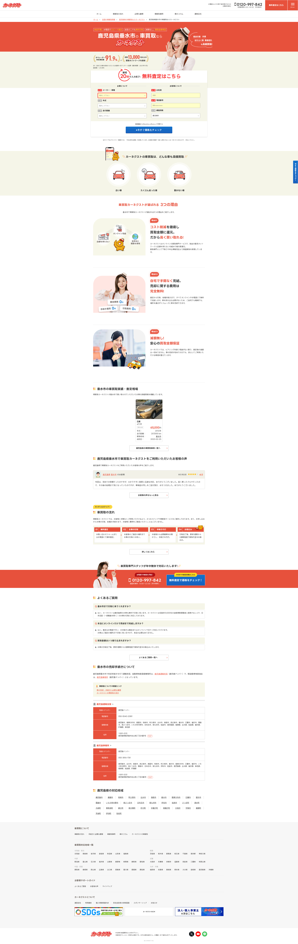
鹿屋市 (110, 797)
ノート (139, 424)
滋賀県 (176, 862)
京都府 (168, 862)
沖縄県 (211, 869)
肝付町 (143, 808)
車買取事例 (159, 14)
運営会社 (198, 14)
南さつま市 (127, 803)
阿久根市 (132, 797)
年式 (104, 100)
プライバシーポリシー (149, 124)
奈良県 (185, 862)
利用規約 (138, 124)
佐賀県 (160, 869)
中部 (76, 858)
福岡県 (152, 869)
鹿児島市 (99, 797)
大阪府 (152, 862)
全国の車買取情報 (108, 19)
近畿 (151, 858)
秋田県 (109, 854)
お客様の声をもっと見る (148, 495)
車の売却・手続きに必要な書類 (109, 690)
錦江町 (120, 808)
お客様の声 (94, 886)
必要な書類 (139, 14)
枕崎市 (120, 797)
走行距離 (106, 111)
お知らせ (154, 903)
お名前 (159, 90)
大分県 (185, 869)
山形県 (117, 854)
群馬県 (168, 854)
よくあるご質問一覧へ (148, 657)
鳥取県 (76, 869)
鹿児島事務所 (102, 677)
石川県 (93, 862)
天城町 (98, 813)
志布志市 (140, 803)
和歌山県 (202, 862)
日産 (138, 421)
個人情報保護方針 (102, 903)
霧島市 (98, 803)
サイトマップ (107, 886)
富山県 (85, 862)
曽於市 (198, 797)
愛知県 (142, 862)
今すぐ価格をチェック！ (295, 172)
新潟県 (76, 862)
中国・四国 (78, 866)
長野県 (117, 862)
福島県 (125, 854)
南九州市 (152, 803)
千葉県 (185, 854)
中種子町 (154, 808)
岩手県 (93, 854)
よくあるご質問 (80, 886)
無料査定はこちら (276, 5)
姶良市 (174, 803)
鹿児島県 (106, 475)
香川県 (125, 869)
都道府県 (159, 110)
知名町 (119, 813)
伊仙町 (108, 813)
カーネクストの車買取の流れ (108, 693)
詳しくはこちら (148, 552)
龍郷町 (198, 808)
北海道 (76, 854)
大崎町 (98, 808)
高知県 (142, 869)
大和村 (177, 808)
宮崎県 (193, 869)
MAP (150, 736)
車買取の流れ (118, 14)
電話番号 (159, 100)
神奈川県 (202, 854)
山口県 (109, 869)
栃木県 (160, 854)
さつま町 (185, 803)
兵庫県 (160, 862)
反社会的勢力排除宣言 (121, 903)
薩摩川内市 (176, 797)
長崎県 (168, 869)
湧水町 (197, 803)
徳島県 (117, 869)
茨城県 (152, 854)
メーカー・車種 (109, 90)
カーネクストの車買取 (140, 834)
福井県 (101, 862)
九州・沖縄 (154, 866)
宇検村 (188, 808)
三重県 (193, 862)
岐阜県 (125, 862)
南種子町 (166, 808)
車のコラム (179, 14)
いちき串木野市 (112, 803)
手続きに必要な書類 (95, 834)
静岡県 (134, 862)
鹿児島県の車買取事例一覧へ (148, 448)
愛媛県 (134, 869)
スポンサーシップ (140, 903)
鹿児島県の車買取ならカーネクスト (132, 19)
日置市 (188, 797)
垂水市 (114, 475)
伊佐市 (164, 803)
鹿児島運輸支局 (161, 674)
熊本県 (176, 869)
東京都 (193, 854)
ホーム (99, 14)
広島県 (101, 869)
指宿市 (153, 797)
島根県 (85, 869)
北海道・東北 (79, 851)
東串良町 (109, 808)
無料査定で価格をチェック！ (185, 580)
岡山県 (93, 869)
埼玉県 (176, 854)
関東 (151, 851)
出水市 (143, 797)
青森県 (85, 854)
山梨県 (109, 862)
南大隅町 (132, 808)
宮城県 (101, 854)
